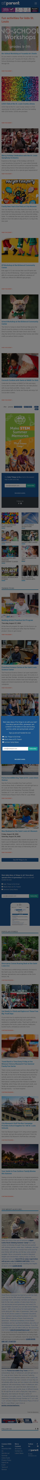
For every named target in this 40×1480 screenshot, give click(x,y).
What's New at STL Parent (13, 739)
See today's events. (20, 759)
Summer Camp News (11, 742)
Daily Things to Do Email (12, 737)
